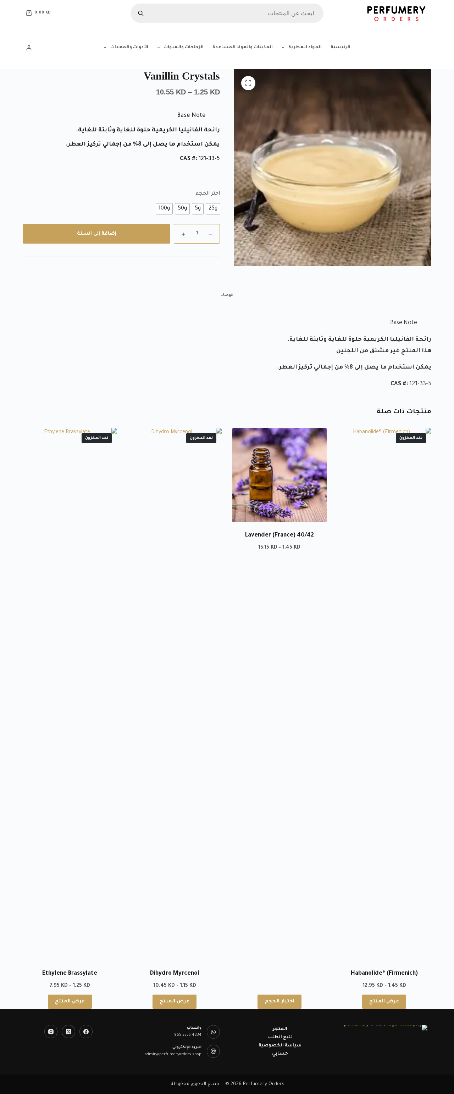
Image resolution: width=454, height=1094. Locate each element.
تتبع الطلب (280, 1037)
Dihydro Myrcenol (174, 973)
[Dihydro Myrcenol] (175, 694)
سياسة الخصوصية (280, 1045)
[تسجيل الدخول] (29, 47)
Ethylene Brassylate (69, 973)
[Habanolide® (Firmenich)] (384, 694)
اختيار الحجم (279, 1001)
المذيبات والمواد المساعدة (242, 47)
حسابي (280, 1053)
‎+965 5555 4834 (186, 1035)
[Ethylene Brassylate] (70, 694)
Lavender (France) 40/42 (279, 535)
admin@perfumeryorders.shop (173, 1054)
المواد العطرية (305, 47)
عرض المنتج (384, 1001)
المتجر (280, 1029)
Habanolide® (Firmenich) (384, 973)
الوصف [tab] (227, 295)
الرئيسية (340, 47)
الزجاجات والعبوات (184, 47)
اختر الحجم (207, 193)
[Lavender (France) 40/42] (279, 475)
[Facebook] (86, 1031)
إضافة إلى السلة (96, 233)
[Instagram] (51, 1031)
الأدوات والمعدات (129, 47)
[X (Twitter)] (68, 1031)
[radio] (213, 208)
